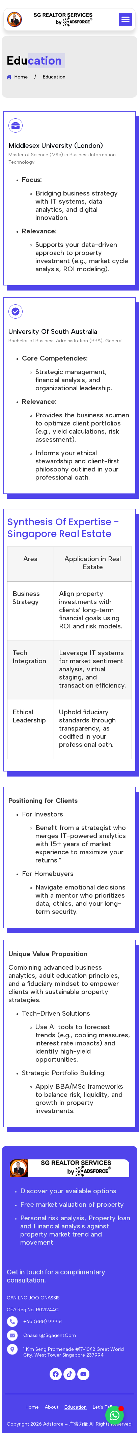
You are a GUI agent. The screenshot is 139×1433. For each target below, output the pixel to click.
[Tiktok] (69, 1374)
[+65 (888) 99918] (12, 1321)
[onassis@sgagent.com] (12, 1335)
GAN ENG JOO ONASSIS (33, 1298)
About (51, 1407)
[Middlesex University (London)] (15, 125)
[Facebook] (56, 1374)
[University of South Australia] (15, 311)
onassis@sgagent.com (49, 1335)
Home (32, 1407)
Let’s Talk (103, 1407)
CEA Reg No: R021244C (33, 1310)
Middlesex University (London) (55, 145)
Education (75, 1407)
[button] (125, 19)
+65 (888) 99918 (42, 1321)
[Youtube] (83, 1374)
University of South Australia (52, 331)
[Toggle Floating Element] (114, 1415)
